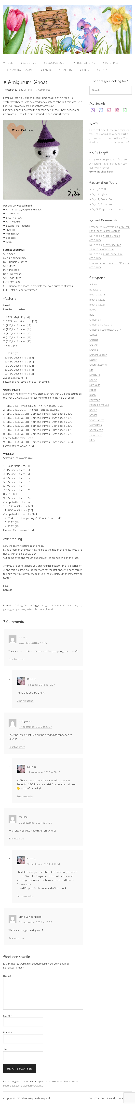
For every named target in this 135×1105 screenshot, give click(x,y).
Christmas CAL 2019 (100, 324)
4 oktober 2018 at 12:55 (33, 643)
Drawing (93, 349)
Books (92, 309)
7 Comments (43, 89)
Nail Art (93, 379)
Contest (93, 334)
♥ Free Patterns (84, 62)
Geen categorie (98, 364)
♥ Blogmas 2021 (55, 62)
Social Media (96, 429)
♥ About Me (28, 62)
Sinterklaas (95, 424)
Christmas (95, 319)
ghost (6, 609)
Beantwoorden (17, 659)
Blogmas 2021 (97, 304)
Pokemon (94, 399)
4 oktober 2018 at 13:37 (41, 684)
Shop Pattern (96, 420)
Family (92, 1098)
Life (91, 369)
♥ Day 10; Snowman (100, 204)
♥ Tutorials (111, 62)
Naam (7, 1015)
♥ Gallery (65, 69)
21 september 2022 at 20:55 (35, 922)
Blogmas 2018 (97, 294)
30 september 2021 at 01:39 (35, 822)
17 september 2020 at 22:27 (35, 726)
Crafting (18, 605)
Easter (93, 359)
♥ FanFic (46, 69)
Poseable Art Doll (99, 404)
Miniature (94, 374)
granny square (17, 609)
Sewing (93, 414)
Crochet (28, 605)
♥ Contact (103, 69)
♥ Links (84, 69)
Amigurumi (47, 605)
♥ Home (8, 62)
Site (5, 1049)
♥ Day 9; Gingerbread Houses (106, 209)
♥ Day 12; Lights (98, 194)
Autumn (58, 605)
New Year (94, 384)
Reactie (8, 975)
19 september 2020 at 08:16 (43, 772)
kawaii (49, 609)
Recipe (93, 409)
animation (94, 284)
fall (80, 605)
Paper (92, 389)
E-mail (7, 1032)
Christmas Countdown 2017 (105, 329)
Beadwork (95, 289)
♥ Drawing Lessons (20, 69)
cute (75, 605)
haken (30, 609)
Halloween (39, 609)
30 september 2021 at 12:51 (43, 864)
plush (92, 394)
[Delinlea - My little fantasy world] (67, 50)
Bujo (91, 314)
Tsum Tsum (95, 435)
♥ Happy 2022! (97, 189)
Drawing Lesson (98, 354)
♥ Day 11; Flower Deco (101, 199)
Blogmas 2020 (97, 299)
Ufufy (92, 440)
